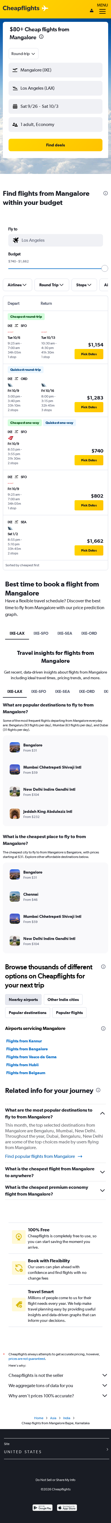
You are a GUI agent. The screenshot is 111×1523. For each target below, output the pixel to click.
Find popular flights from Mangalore (40, 1156)
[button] (41, 37)
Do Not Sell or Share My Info (55, 1480)
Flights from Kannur (24, 1041)
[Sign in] (91, 11)
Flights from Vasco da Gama (31, 1057)
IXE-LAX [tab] (17, 633)
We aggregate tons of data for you (41, 1385)
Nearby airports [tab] (23, 999)
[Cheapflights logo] (21, 8)
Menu (102, 5)
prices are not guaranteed (27, 1359)
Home (38, 1418)
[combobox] (24, 53)
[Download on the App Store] (67, 1508)
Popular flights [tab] (69, 1012)
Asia (53, 1418)
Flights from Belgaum (25, 1072)
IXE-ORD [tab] (89, 633)
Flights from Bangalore (27, 1049)
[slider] (104, 268)
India (66, 1418)
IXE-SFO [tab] (41, 633)
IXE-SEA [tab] (64, 633)
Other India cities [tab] (63, 999)
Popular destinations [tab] (27, 1012)
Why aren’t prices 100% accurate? (41, 1395)
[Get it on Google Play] (42, 1508)
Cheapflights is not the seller (36, 1375)
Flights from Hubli (22, 1065)
